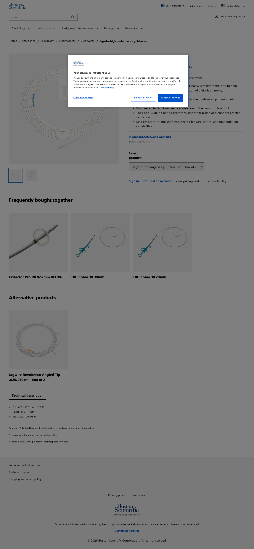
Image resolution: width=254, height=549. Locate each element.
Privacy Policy (107, 87)
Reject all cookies (143, 97)
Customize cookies (83, 97)
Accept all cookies (170, 97)
